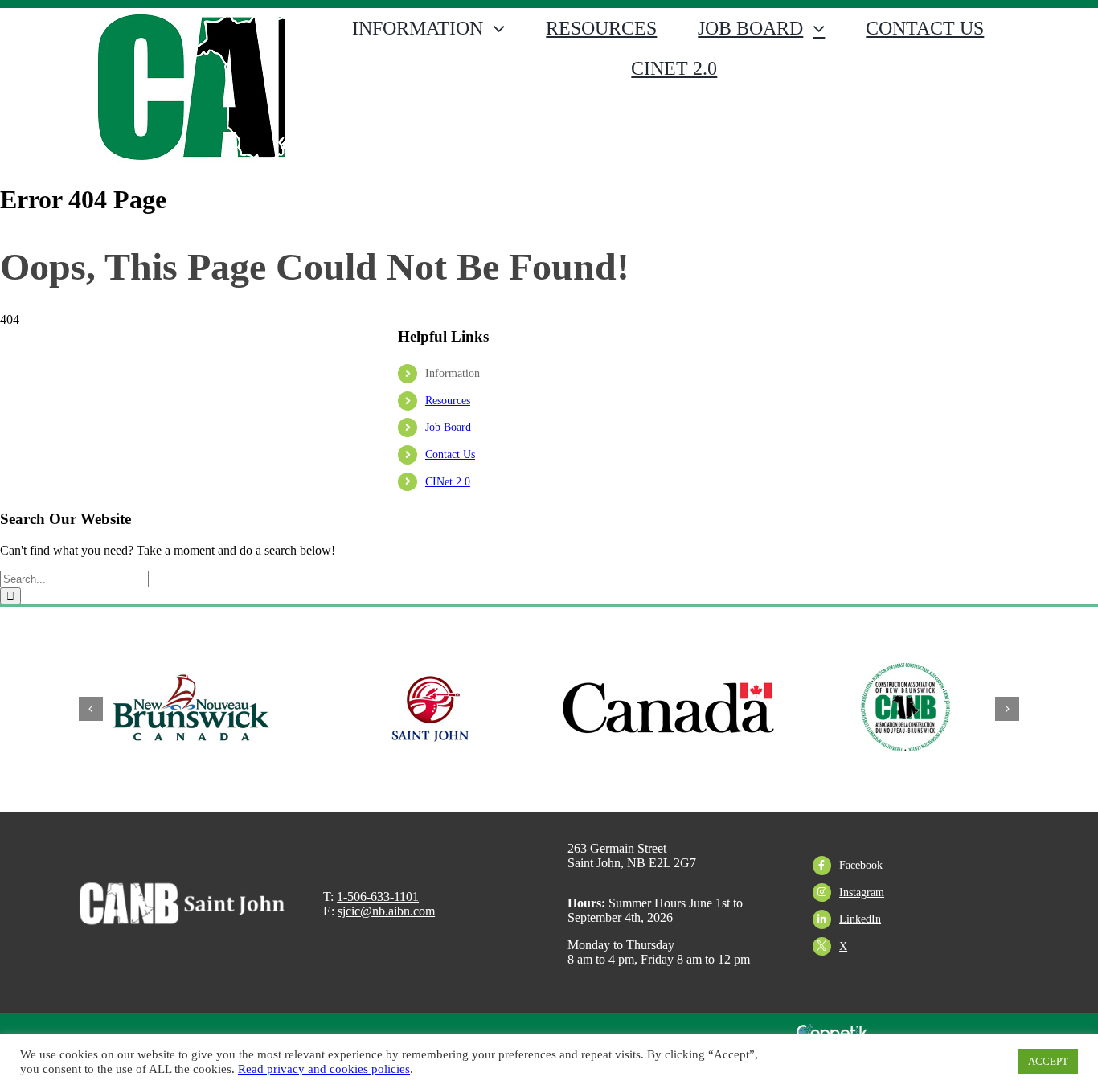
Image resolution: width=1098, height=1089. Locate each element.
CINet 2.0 (447, 482)
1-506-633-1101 (378, 896)
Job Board (448, 427)
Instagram (861, 892)
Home (11, 238)
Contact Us (450, 454)
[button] (91, 709)
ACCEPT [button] (1048, 1061)
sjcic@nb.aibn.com (386, 911)
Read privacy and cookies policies (324, 1068)
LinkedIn (860, 919)
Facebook (861, 865)
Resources (447, 401)
